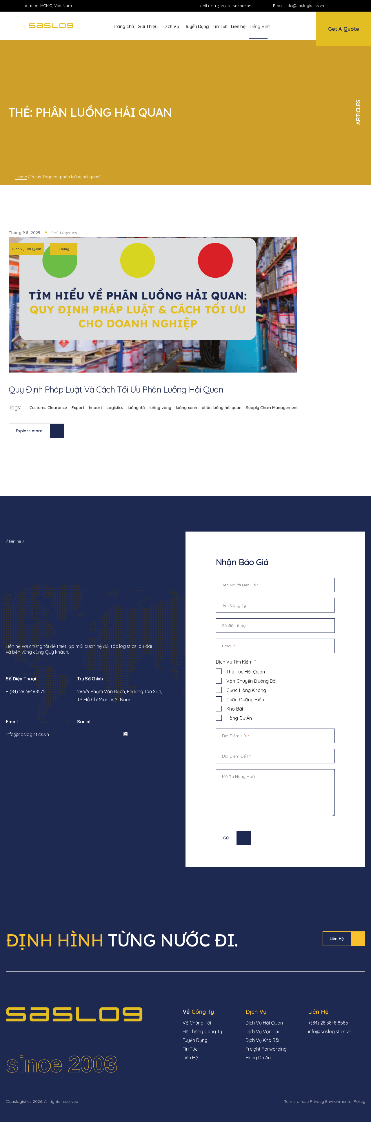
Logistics (115, 407)
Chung (64, 249)
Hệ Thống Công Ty (202, 1031)
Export (78, 407)
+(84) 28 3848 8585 (328, 1023)
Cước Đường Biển (245, 699)
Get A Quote (343, 29)
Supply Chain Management (272, 407)
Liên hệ (238, 26)
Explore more (29, 430)
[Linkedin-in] (347, 6)
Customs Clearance (48, 407)
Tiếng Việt (259, 26)
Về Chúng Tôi (197, 1023)
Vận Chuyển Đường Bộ (251, 681)
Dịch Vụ (171, 26)
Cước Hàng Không (246, 690)
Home (21, 176)
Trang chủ (123, 26)
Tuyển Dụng (197, 26)
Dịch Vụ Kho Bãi (262, 1040)
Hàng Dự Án (239, 718)
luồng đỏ (136, 407)
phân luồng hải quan (221, 407)
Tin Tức (220, 26)
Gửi (226, 838)
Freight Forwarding (266, 1049)
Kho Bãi (234, 709)
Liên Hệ (337, 938)
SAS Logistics (64, 232)
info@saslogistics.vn (304, 5)
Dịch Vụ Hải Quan (26, 249)
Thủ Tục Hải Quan (245, 672)
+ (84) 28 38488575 (26, 691)
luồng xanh (186, 407)
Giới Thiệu (147, 26)
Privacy (317, 1101)
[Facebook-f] (338, 6)
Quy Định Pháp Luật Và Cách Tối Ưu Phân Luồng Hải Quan (116, 389)
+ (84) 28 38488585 (232, 5)
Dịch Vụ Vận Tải (262, 1031)
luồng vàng (160, 407)
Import (95, 407)
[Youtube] (357, 6)
